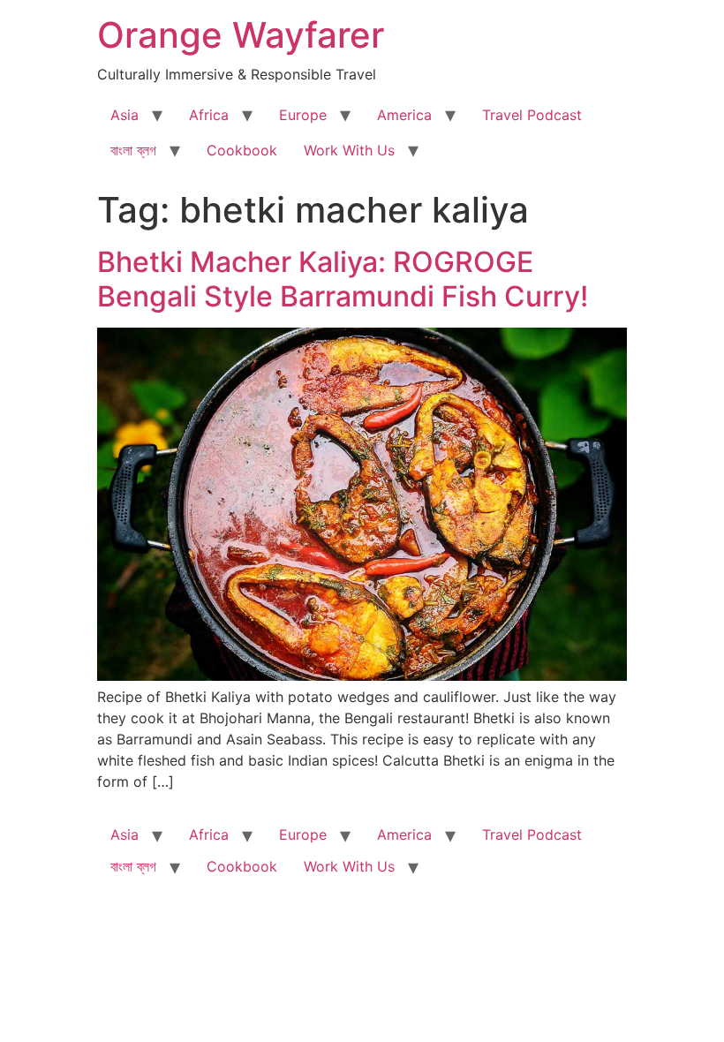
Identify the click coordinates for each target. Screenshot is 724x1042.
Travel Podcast (532, 115)
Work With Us (349, 150)
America (404, 115)
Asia (124, 115)
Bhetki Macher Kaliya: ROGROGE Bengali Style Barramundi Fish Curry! (342, 279)
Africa (209, 115)
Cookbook (242, 150)
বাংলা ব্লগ (133, 150)
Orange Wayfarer (240, 35)
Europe (303, 115)
